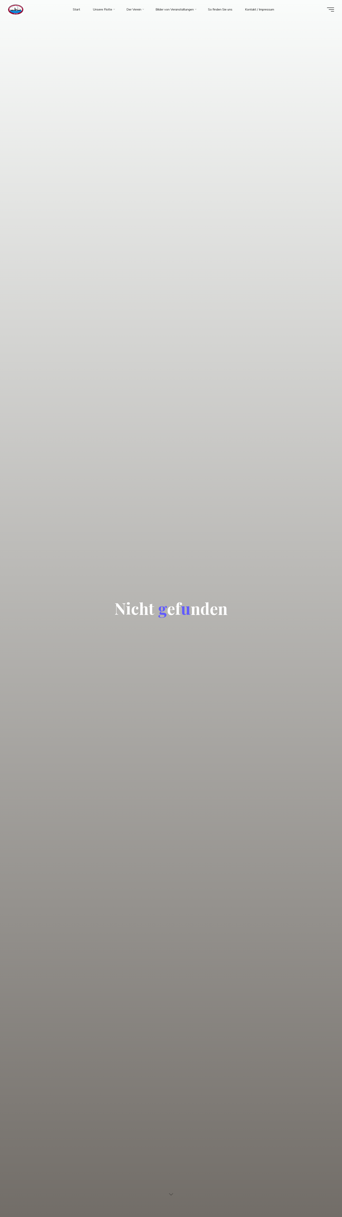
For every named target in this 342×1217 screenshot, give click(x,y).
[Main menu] (330, 9)
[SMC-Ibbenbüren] (15, 9)
